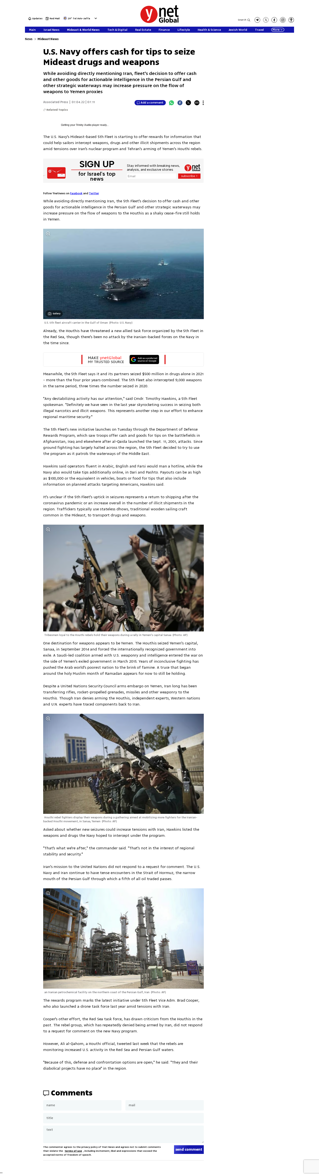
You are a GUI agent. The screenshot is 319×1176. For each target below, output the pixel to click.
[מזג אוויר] (65, 19)
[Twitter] (188, 102)
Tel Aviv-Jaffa (81, 18)
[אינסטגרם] (283, 20)
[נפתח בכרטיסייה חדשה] (257, 20)
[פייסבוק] (274, 20)
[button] (95, 18)
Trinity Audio (83, 125)
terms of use (73, 1151)
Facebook (76, 193)
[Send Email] (196, 102)
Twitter (94, 193)
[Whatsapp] (171, 102)
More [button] (276, 30)
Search (242, 20)
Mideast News (48, 39)
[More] (203, 102)
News (29, 39)
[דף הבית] (159, 22)
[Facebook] (180, 102)
